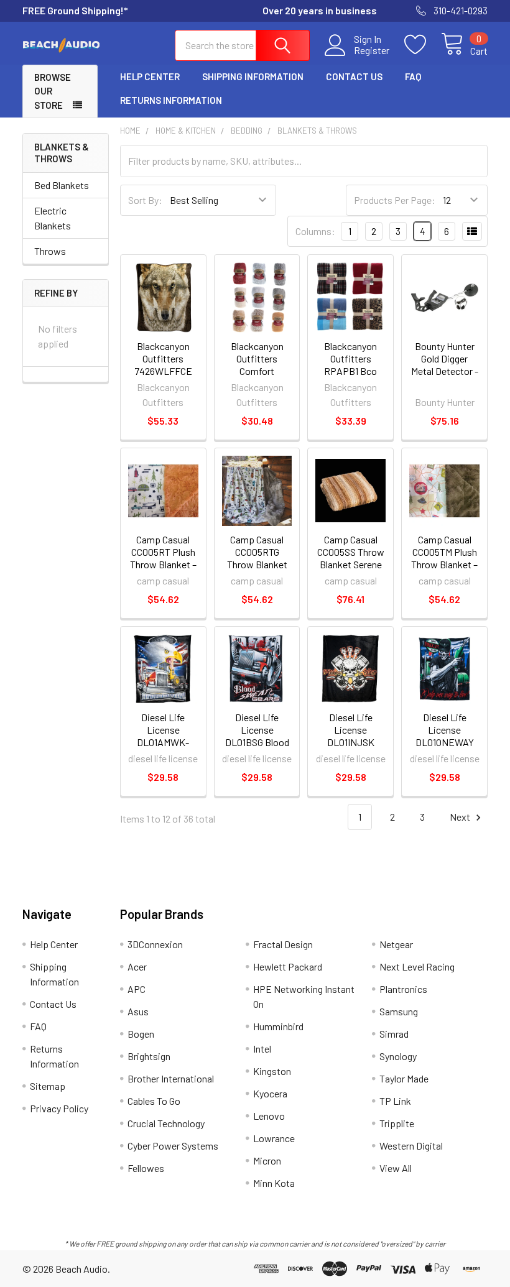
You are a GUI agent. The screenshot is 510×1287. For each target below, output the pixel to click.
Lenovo (269, 1116)
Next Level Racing (417, 966)
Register (371, 50)
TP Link (395, 1101)
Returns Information (171, 100)
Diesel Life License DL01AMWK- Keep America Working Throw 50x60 (163, 748)
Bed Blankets (61, 185)
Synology (398, 1056)
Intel (262, 1048)
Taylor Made (404, 1078)
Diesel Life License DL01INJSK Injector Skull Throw (351, 742)
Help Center (150, 76)
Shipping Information (253, 76)
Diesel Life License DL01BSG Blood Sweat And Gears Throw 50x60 (257, 748)
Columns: (315, 231)
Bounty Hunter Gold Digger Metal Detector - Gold (444, 364)
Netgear (396, 944)
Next (461, 817)
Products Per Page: (394, 200)
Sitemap (47, 1086)
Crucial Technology (166, 1123)
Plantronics (403, 989)
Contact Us (354, 76)
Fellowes (146, 1168)
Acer (137, 966)
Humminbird (278, 1026)
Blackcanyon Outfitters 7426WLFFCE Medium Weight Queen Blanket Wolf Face (163, 377)
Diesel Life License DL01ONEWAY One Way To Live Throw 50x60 (444, 742)
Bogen (141, 1034)
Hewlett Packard (287, 966)
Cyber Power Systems (173, 1145)
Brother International (171, 1078)
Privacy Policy (59, 1108)
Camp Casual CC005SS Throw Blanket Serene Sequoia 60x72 (350, 558)
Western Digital (411, 1145)
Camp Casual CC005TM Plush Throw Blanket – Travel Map (444, 558)
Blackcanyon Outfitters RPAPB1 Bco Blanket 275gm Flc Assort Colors (350, 377)
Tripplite (396, 1123)
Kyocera (270, 1093)
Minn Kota (274, 1183)
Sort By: (145, 200)
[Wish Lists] (422, 44)
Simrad (394, 1034)
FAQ (413, 76)
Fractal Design (283, 944)
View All (395, 1168)
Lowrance (274, 1138)
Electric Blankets (52, 218)
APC (137, 989)
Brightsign (149, 1056)
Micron (267, 1160)
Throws (50, 251)
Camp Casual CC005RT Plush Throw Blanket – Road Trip (163, 558)
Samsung (398, 1011)
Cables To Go (154, 1101)
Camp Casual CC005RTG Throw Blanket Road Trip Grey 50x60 (257, 564)
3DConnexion (155, 944)
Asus (138, 1011)
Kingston (272, 1071)
